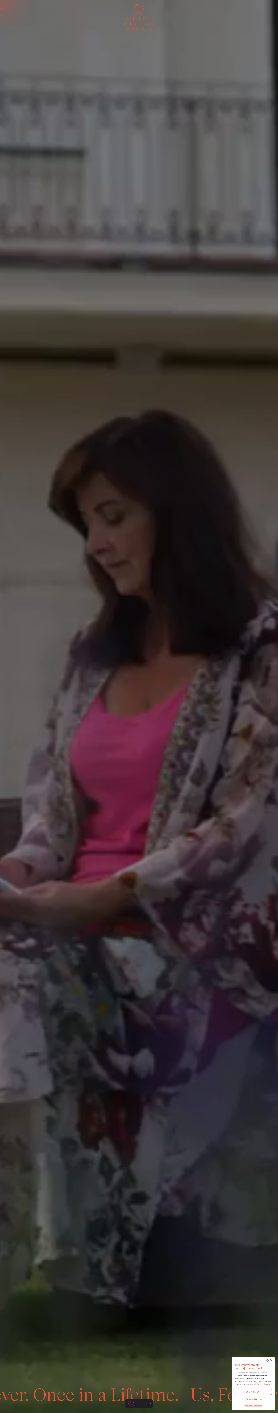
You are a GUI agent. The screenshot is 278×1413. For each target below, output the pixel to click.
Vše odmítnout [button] (253, 1399)
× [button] (271, 1360)
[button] (253, 1405)
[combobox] (267, 1360)
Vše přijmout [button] (253, 1392)
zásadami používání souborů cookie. (256, 1384)
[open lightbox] (139, 706)
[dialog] (253, 1383)
